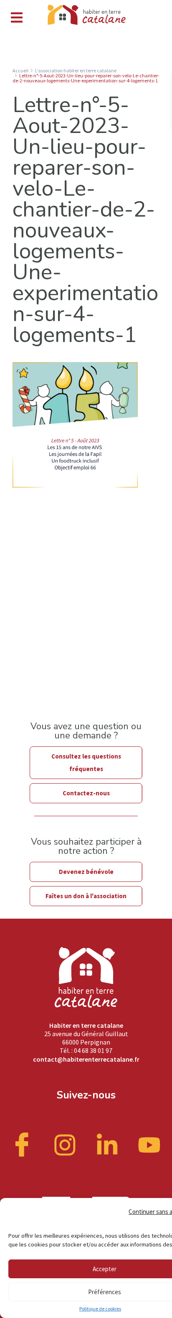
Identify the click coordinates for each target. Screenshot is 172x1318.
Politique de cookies (100, 1308)
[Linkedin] (107, 1144)
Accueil (20, 70)
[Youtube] (149, 1144)
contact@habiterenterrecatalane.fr (86, 1059)
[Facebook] (23, 1144)
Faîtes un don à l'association (86, 896)
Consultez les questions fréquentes (86, 762)
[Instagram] (65, 1144)
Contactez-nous (86, 793)
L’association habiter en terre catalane (75, 70)
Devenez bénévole (86, 872)
